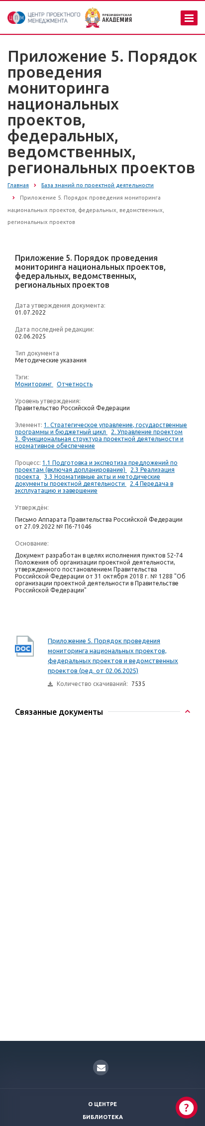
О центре (102, 1104)
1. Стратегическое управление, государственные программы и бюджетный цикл (101, 428)
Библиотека (103, 1117)
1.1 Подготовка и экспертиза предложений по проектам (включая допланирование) (96, 466)
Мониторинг (34, 384)
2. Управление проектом (147, 432)
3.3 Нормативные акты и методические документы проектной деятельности (87, 480)
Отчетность (75, 384)
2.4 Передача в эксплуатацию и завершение (94, 487)
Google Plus (100, 1067)
